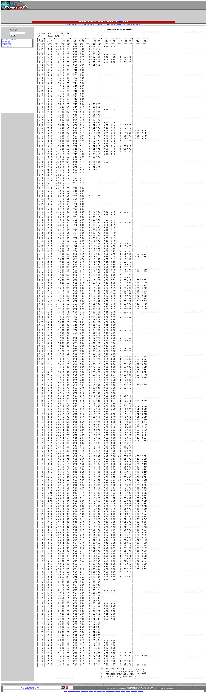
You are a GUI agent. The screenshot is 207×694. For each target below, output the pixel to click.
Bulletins (79, 24)
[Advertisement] (118, 5)
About (26, 687)
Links (34, 688)
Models (84, 24)
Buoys (66, 24)
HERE (120, 21)
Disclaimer (31, 687)
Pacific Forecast (111, 24)
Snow (105, 24)
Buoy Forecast (72, 24)
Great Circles (135, 24)
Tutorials (129, 24)
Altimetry (100, 24)
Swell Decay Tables (6, 42)
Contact (22, 687)
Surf (96, 24)
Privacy (37, 687)
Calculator (140, 691)
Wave (87, 24)
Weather (92, 24)
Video (140, 24)
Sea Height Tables (6, 44)
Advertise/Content (27, 688)
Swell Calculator (6, 41)
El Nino (124, 24)
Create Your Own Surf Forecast (9, 39)
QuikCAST (118, 24)
